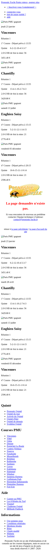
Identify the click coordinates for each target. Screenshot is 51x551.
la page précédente (19, 229)
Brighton (11, 459)
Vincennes (11, 436)
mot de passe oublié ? (16, 14)
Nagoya (10, 451)
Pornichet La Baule (15, 446)
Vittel (9, 438)
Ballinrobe (11, 461)
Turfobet (10, 536)
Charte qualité (13, 531)
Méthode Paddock (15, 509)
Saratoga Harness (14, 476)
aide (8, 17)
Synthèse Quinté (14, 424)
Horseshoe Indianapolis (17, 481)
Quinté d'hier (12, 419)
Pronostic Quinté (14, 411)
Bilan (9, 528)
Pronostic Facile (20, 2)
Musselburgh (12, 456)
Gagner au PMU (14, 499)
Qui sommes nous (15, 521)
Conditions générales (16, 523)
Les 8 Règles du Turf (16, 501)
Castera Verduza (14, 448)
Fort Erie (11, 487)
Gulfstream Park (14, 479)
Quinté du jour (13, 414)
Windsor (10, 474)
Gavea (10, 466)
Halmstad (11, 471)
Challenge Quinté (15, 506)
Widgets (10, 533)
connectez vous (14, 12)
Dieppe (10, 443)
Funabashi (11, 454)
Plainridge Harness (15, 484)
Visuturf (10, 504)
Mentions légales (14, 526)
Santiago (11, 464)
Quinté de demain (15, 421)
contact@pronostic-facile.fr (25, 219)
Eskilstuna (11, 469)
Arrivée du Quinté (15, 416)
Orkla (9, 441)
